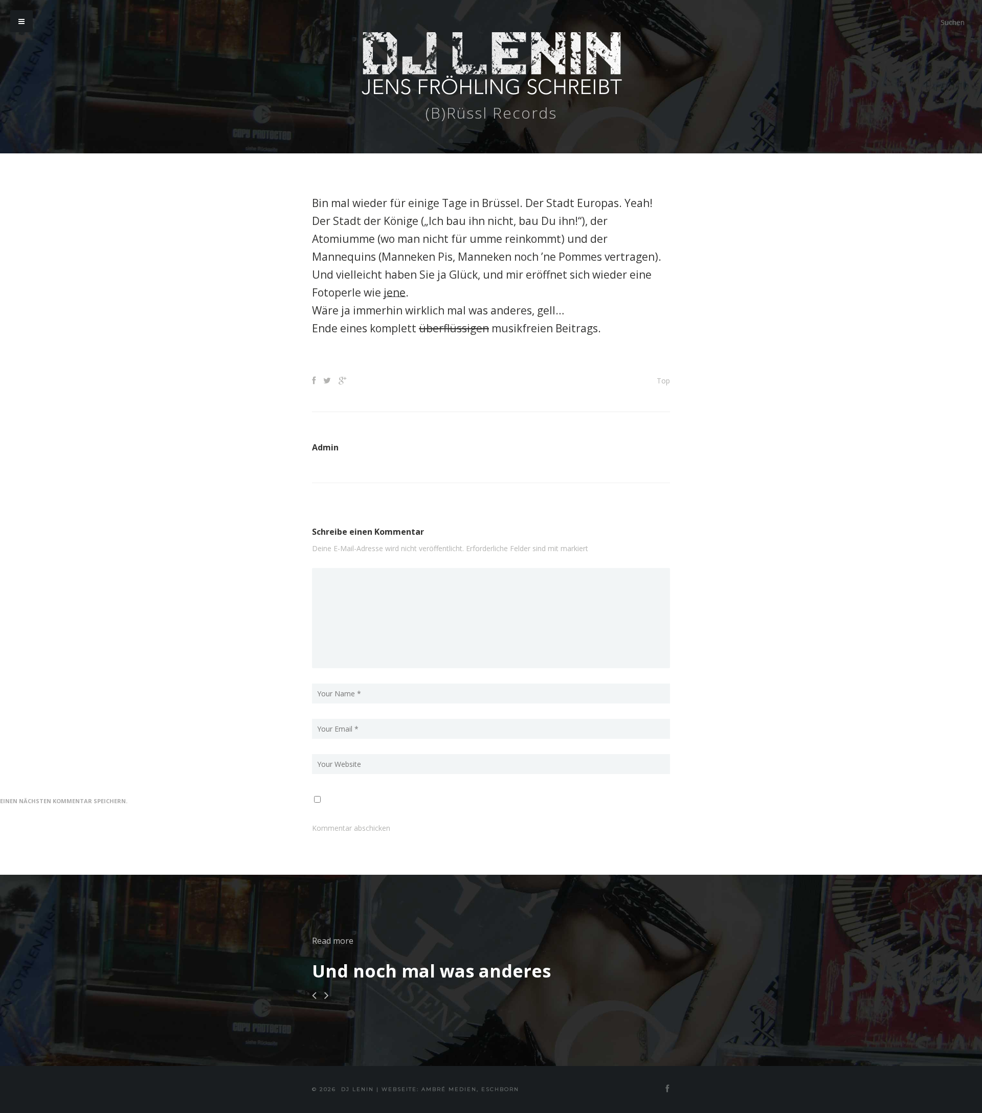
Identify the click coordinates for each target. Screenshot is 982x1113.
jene (395, 292)
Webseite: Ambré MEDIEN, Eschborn (450, 1089)
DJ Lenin (357, 1089)
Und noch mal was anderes (431, 971)
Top (663, 380)
